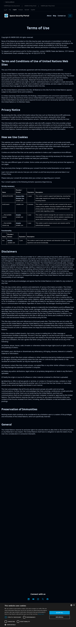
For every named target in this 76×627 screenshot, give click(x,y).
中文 (10, 9)
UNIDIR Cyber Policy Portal (48, 6)
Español (33, 9)
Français (20, 9)
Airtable (18, 215)
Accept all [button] (59, 612)
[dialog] (38, 615)
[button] (26, 625)
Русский (27, 9)
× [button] (74, 605)
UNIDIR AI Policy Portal (30, 6)
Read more (41, 614)
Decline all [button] (59, 617)
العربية (5, 9)
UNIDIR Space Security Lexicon (12, 6)
